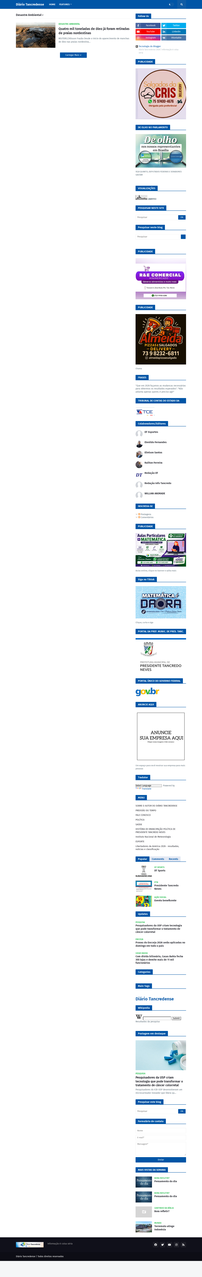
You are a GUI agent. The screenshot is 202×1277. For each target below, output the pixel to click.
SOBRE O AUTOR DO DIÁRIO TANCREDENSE (156, 805)
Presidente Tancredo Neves (166, 887)
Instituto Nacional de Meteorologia (153, 836)
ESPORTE (140, 841)
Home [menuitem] (52, 4)
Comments (158, 859)
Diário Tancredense (30, 4)
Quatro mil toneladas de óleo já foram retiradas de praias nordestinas (94, 31)
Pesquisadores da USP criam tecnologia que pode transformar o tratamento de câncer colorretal (159, 929)
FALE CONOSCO (143, 815)
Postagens (145, 514)
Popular (142, 859)
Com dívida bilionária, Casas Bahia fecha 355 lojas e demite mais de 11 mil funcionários (159, 959)
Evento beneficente (165, 900)
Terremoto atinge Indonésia (164, 1228)
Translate (146, 788)
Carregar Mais (72, 55)
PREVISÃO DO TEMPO (146, 810)
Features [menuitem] (64, 4)
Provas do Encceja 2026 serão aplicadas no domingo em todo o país (160, 944)
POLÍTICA (140, 819)
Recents (173, 859)
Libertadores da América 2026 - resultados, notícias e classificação (157, 848)
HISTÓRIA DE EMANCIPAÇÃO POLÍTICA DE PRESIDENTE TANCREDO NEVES (155, 831)
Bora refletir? (161, 1211)
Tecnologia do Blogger (150, 46)
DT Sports (159, 870)
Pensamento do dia (165, 1181)
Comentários (147, 517)
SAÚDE (139, 824)
